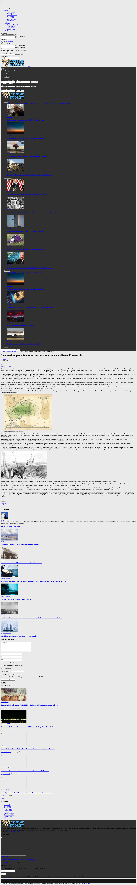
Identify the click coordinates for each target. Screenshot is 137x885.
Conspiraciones (7, 22)
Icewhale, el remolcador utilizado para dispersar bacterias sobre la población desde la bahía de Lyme (33, 581)
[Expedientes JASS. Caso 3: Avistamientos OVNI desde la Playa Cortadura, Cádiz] (13, 722)
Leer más (87, 883)
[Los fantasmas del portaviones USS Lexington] (9, 595)
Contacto (6, 30)
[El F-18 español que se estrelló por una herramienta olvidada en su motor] (15, 152)
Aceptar (83, 883)
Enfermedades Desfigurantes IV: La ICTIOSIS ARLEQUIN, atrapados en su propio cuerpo (30, 705)
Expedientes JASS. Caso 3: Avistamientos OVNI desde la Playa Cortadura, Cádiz (27, 727)
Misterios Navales (11, 19)
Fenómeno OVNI (11, 13)
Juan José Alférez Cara (6, 708)
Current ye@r (5, 671)
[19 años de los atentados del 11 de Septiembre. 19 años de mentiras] (15, 226)
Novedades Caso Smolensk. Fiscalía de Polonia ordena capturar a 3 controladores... (28, 749)
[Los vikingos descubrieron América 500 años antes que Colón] (13, 855)
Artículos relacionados (7, 526)
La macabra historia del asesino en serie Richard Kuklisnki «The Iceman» (25, 771)
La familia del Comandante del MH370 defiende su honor (26, 120)
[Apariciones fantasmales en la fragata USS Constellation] (9, 631)
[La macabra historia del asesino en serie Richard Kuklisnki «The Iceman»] (13, 766)
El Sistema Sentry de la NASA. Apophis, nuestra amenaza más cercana (30, 307)
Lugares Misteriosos (12, 15)
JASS (4, 359)
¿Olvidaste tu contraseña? (7, 41)
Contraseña (18, 38)
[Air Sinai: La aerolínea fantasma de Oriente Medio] (15, 339)
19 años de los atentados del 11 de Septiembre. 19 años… (25, 231)
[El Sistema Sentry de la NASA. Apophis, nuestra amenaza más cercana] (15, 302)
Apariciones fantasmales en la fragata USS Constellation (19, 636)
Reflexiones (7, 817)
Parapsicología (10, 20)
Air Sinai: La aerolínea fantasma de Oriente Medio (23, 344)
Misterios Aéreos (11, 16)
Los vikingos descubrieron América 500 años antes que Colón (21, 859)
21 (1, 864)
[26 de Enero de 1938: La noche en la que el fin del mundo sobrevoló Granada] (15, 321)
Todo (8, 103)
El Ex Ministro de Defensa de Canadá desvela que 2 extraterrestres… (29, 268)
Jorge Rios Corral (5, 774)
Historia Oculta (11, 27)
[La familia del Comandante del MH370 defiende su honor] (15, 115)
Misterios (6, 10)
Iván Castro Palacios (6, 752)
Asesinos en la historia (12, 25)
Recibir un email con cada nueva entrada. (13, 665)
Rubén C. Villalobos (6, 862)
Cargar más (4, 798)
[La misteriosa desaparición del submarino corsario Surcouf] (9, 540)
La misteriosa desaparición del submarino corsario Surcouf (20, 544)
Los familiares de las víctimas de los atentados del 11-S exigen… (27, 194)
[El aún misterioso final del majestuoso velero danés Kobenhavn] (9, 558)
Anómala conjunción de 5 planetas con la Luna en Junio (25, 138)
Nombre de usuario (20, 36)
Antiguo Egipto (11, 12)
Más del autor (16, 526)
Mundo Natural (11, 29)
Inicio (5, 879)
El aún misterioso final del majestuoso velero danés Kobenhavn (21, 563)
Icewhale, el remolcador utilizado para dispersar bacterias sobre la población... (26, 793)
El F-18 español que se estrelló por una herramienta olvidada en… (28, 156)
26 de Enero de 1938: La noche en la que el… (21, 325)
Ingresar (6, 73)
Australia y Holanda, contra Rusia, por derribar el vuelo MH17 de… (29, 175)
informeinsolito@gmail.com (14, 831)
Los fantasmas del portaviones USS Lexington (16, 599)
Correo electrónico (20, 45)
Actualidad (9, 117)
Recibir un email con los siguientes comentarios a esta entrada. (18, 662)
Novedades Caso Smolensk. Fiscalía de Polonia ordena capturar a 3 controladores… (34, 213)
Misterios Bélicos (11, 17)
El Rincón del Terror (12, 26)
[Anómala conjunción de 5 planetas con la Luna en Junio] (15, 133)
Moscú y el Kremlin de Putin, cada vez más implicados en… (26, 249)
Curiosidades (7, 23)
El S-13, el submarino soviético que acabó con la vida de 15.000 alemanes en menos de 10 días (31, 618)
